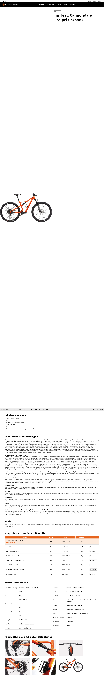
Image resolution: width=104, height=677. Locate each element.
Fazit (7, 420)
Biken (68, 625)
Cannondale (69, 621)
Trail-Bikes (69, 617)
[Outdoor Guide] (10, 4)
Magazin (72, 4)
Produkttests (50, 4)
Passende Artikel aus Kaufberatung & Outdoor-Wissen (21, 429)
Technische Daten (11, 424)
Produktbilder (10, 427)
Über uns (95, 1)
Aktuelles (41, 4)
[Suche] (100, 4)
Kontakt (99, 1)
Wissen (66, 4)
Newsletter (89, 1)
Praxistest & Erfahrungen (13, 418)
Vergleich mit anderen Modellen (15, 422)
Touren (59, 4)
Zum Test (92, 546)
